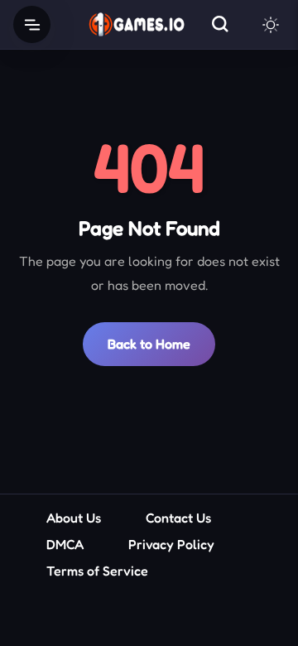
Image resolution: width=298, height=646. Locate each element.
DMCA (65, 544)
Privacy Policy (171, 544)
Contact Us (178, 517)
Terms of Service (97, 570)
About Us (73, 517)
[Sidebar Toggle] (31, 24)
